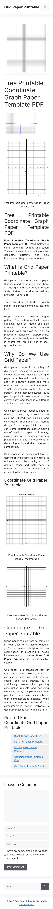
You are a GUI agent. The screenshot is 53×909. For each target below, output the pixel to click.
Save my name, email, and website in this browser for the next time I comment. (27, 854)
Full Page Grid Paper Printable (25, 749)
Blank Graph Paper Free (27, 736)
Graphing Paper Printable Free (28, 758)
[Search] (45, 886)
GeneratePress (26, 904)
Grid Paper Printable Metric (29, 766)
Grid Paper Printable (21, 7)
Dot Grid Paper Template (28, 741)
